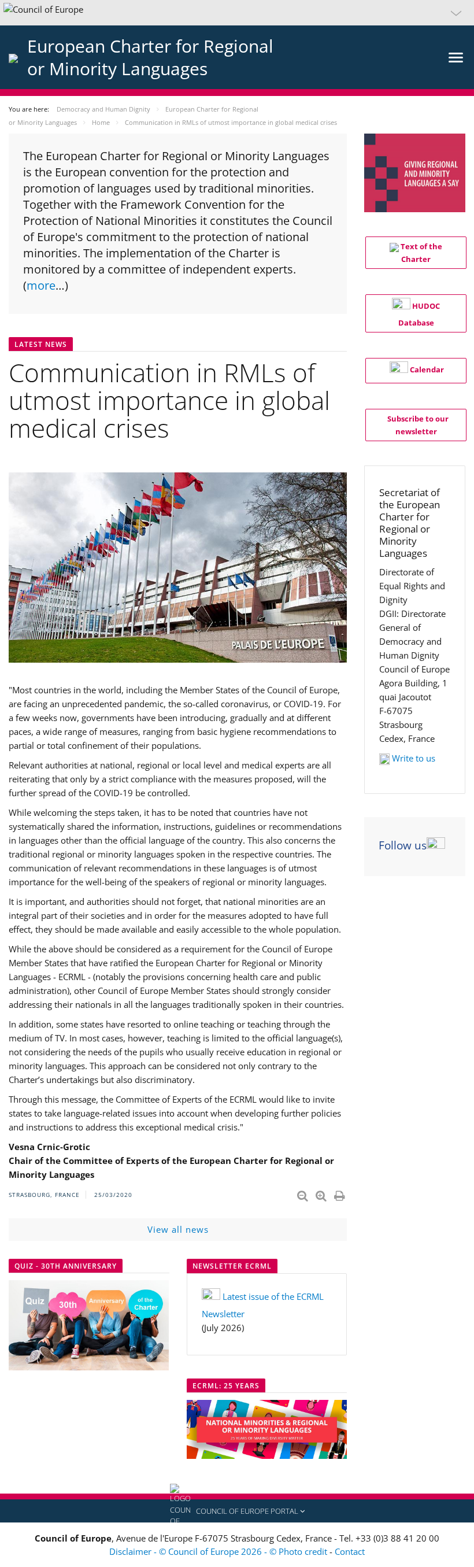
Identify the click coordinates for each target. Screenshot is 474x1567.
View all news (178, 1229)
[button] (237, 12)
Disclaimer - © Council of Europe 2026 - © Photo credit (219, 1551)
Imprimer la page (340, 1193)
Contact (350, 1551)
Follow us (403, 845)
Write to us (413, 758)
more (41, 285)
